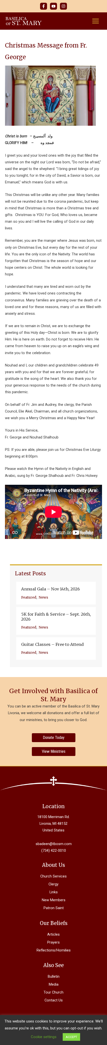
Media (53, 984)
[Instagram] (63, 6)
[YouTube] (53, 6)
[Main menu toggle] (95, 21)
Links (54, 892)
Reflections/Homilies (54, 950)
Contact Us (54, 1000)
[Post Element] (56, 593)
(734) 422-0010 (53, 850)
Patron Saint (54, 908)
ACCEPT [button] (71, 1037)
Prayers (53, 942)
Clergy (53, 884)
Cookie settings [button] (43, 1037)
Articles (53, 934)
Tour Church (53, 992)
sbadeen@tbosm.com (54, 844)
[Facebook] (43, 6)
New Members (53, 900)
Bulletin (53, 976)
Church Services (53, 876)
